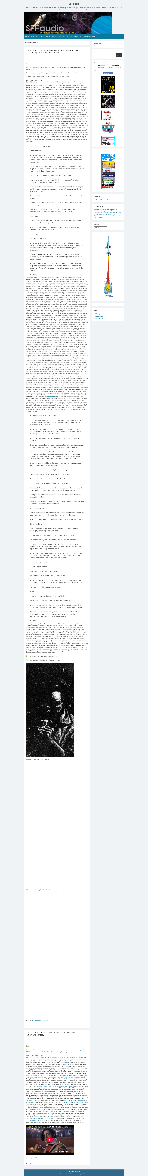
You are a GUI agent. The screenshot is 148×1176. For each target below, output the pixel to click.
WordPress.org (99, 318)
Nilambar (88, 1174)
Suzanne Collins (63, 1079)
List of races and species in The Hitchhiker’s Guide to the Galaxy (54, 1086)
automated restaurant (36, 1120)
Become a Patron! (43, 1020)
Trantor (28, 1093)
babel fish (78, 1086)
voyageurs (72, 1059)
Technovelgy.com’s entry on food (64, 1115)
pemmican (66, 1059)
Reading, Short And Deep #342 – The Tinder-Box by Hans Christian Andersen (108, 213)
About (26, 36)
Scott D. (97, 209)
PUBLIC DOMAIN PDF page (74, 36)
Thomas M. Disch (31, 1102)
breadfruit (29, 1091)
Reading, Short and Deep (58, 36)
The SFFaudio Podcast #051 (39, 1061)
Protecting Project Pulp (89, 36)
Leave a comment (31, 1026)
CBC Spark (50, 1117)
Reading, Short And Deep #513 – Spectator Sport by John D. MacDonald (106, 210)
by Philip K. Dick (72, 1102)
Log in (96, 313)
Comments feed (99, 316)
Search (96, 52)
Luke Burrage (78, 1050)
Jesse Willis (35, 1020)
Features (33, 36)
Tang (75, 1073)
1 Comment (30, 1163)
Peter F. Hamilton (55, 1106)
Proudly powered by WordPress (65, 1174)
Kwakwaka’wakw (57, 1059)
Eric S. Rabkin (67, 1050)
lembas (80, 1075)
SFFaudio (74, 3)
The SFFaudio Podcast (44, 36)
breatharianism (67, 1064)
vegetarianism (36, 1106)
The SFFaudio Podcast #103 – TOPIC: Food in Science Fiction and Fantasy (50, 1033)
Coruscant (49, 1093)
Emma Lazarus (75, 1095)
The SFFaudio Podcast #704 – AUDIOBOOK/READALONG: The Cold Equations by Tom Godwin (53, 51)
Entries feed (98, 315)
